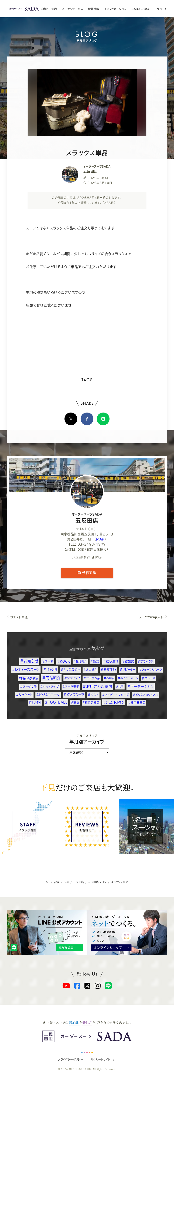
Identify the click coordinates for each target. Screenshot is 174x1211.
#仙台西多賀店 (28, 678)
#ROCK (63, 661)
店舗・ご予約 (49, 9)
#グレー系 (149, 678)
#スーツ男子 (70, 686)
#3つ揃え (90, 669)
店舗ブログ (76, 649)
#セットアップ (49, 686)
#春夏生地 (108, 669)
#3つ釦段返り (70, 669)
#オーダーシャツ (140, 686)
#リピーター (128, 669)
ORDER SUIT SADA (80, 1069)
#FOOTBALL (56, 702)
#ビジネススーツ (48, 694)
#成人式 (47, 661)
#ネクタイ (35, 702)
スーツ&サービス (72, 9)
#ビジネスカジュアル (145, 695)
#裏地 (75, 702)
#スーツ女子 (28, 686)
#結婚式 (128, 661)
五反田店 (87, 518)
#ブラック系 (146, 661)
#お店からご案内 (97, 686)
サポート (162, 9)
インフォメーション (115, 9)
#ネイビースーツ (128, 678)
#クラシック (72, 678)
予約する (88, 572)
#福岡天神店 (91, 702)
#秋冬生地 (111, 661)
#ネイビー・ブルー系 (115, 695)
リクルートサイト (100, 1059)
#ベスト (93, 694)
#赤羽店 (109, 678)
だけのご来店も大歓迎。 (86, 787)
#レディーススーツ (26, 669)
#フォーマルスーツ (150, 669)
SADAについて (142, 9)
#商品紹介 (51, 678)
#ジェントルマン (113, 702)
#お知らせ (29, 661)
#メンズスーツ (73, 694)
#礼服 (120, 686)
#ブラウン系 (91, 678)
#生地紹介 (80, 661)
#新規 (94, 661)
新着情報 (93, 9)
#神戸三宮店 (137, 702)
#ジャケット (24, 694)
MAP (100, 539)
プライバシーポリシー (70, 1059)
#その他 (50, 669)
